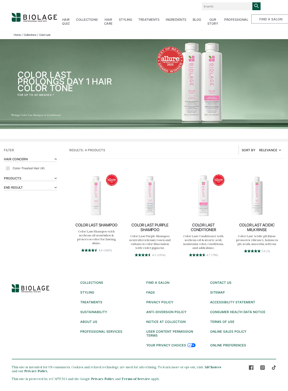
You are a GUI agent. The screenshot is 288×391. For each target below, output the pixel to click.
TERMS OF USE (222, 322)
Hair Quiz (66, 21)
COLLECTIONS (87, 20)
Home (17, 34)
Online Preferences (228, 345)
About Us (88, 322)
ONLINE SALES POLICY (228, 331)
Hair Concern (16, 159)
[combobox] (227, 6)
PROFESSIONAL (236, 20)
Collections (30, 34)
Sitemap (217, 292)
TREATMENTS (148, 20)
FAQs (150, 292)
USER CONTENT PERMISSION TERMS (169, 333)
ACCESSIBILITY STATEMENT (232, 302)
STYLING (125, 20)
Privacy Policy (102, 379)
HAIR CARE (108, 21)
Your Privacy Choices (166, 345)
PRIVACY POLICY (159, 302)
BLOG (197, 20)
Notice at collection (166, 322)
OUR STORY (212, 21)
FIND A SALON (157, 283)
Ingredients (176, 20)
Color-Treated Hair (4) (29, 168)
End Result (13, 187)
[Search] (256, 6)
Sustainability (93, 312)
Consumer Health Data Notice (237, 312)
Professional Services (101, 331)
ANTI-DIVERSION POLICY (166, 312)
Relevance (268, 150)
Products (12, 178)
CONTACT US (221, 283)
